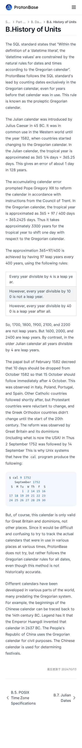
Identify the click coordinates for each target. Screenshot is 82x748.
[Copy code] (70, 477)
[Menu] (73, 7)
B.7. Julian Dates (62, 698)
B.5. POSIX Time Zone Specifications (23, 697)
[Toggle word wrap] (62, 477)
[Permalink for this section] (65, 29)
